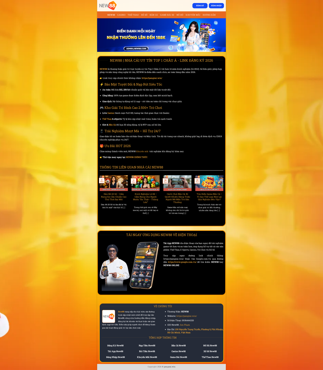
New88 (121, 311)
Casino (121, 14)
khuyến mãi (142, 151)
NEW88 (111, 14)
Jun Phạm (185, 324)
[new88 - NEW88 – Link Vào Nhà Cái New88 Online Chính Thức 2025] (111, 5)
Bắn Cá (154, 14)
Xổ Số (144, 14)
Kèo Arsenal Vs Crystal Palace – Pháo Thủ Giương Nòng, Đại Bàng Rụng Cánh (184, 198)
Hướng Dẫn (209, 14)
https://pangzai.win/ (152, 78)
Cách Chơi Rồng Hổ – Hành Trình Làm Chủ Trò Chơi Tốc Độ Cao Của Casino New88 (152, 198)
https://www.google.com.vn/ (182, 262)
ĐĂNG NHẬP (216, 5)
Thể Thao (133, 14)
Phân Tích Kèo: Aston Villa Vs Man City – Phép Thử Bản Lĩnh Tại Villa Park (216, 198)
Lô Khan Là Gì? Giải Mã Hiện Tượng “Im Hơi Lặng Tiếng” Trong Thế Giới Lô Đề (120, 198)
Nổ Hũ (180, 14)
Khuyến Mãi (193, 14)
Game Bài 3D (167, 14)
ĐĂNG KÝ (200, 5)
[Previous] (99, 199)
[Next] (224, 199)
